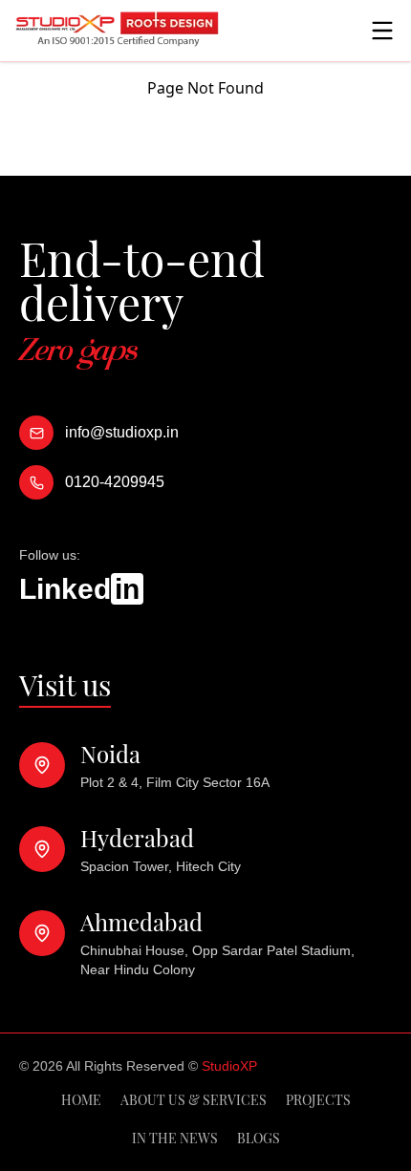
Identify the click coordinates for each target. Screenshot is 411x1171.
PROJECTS (318, 1100)
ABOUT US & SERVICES (193, 1100)
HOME (81, 1100)
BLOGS (258, 1138)
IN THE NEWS (175, 1138)
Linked (79, 589)
